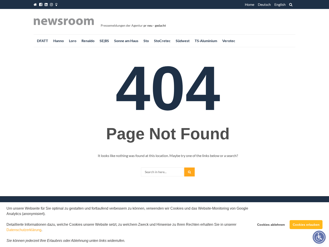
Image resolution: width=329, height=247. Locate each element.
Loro (72, 41)
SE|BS (104, 41)
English (280, 4)
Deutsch (264, 4)
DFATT (42, 41)
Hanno (58, 41)
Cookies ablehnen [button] (271, 224)
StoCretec (162, 41)
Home (249, 4)
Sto (146, 41)
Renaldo (87, 41)
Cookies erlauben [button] (306, 224)
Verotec (228, 41)
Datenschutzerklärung (23, 230)
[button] (126, 241)
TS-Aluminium (206, 41)
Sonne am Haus (126, 41)
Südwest (183, 41)
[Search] (189, 172)
